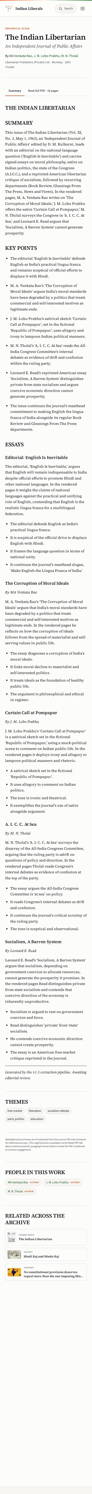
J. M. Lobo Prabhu (47, 56)
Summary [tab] (15, 91)
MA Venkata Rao (20, 56)
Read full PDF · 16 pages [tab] (43, 91)
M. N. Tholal (69, 56)
